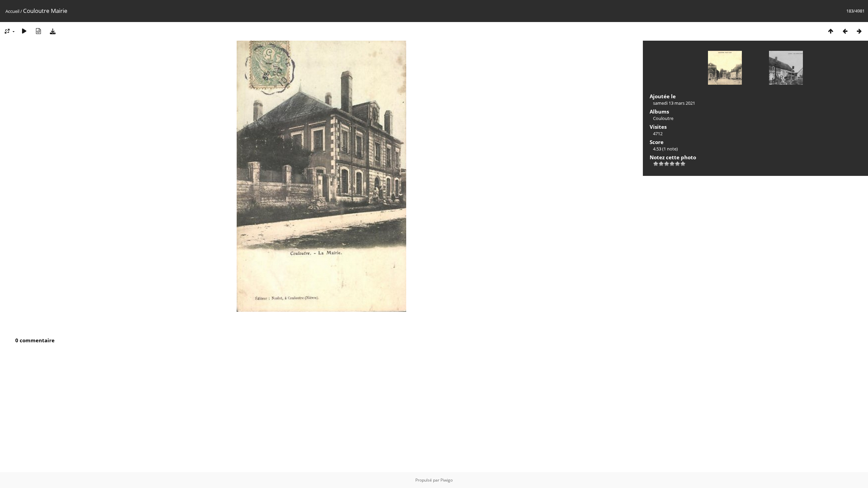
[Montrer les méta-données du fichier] (38, 31)
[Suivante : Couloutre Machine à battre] (859, 31)
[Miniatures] (831, 31)
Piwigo (446, 480)
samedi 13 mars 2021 (674, 103)
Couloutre (663, 118)
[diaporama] (24, 31)
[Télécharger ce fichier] (52, 31)
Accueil (12, 11)
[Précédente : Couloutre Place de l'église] (845, 31)
